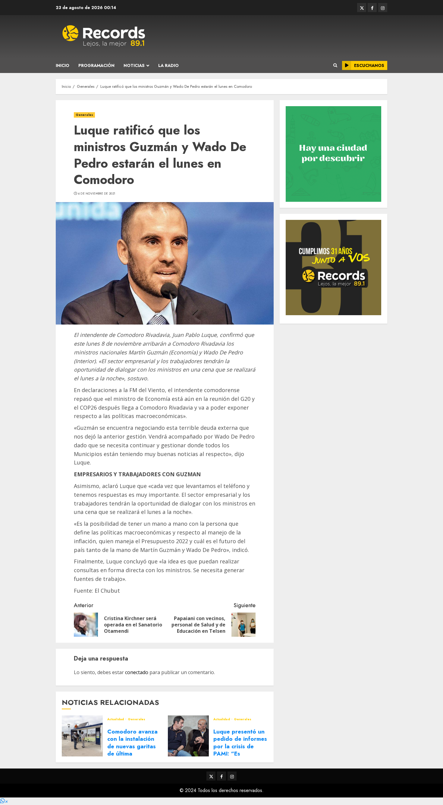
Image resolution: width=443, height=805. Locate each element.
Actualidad (116, 719)
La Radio (168, 65)
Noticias (134, 65)
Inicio (62, 65)
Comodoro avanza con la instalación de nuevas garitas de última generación (132, 746)
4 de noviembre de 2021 (96, 194)
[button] (4, 801)
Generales (84, 115)
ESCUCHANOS (369, 65)
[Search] (335, 65)
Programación (96, 65)
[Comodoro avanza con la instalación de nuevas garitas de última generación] (82, 735)
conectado (136, 672)
